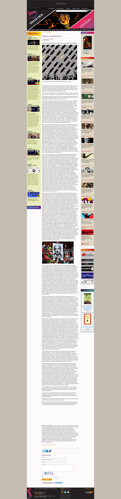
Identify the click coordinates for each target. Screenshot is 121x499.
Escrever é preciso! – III (86, 136)
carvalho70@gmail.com (48, 442)
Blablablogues (42, 29)
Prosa (81, 29)
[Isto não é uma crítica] (87, 172)
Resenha (84, 29)
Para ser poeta (84, 60)
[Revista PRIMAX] (34, 197)
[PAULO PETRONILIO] (34, 84)
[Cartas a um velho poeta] (87, 202)
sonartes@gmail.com (41, 493)
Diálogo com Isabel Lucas (33, 149)
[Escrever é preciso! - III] (87, 142)
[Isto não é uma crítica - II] (87, 157)
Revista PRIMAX (31, 191)
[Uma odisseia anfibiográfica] (87, 98)
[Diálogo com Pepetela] (34, 138)
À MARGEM (48, 32)
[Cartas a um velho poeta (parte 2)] (87, 187)
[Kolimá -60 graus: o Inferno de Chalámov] (87, 234)
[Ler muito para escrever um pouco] (87, 83)
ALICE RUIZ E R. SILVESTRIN (33, 105)
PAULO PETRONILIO (32, 78)
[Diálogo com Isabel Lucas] (34, 155)
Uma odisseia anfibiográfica (87, 92)
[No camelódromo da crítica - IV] (87, 128)
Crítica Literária (48, 29)
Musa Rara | (40, 488)
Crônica (53, 29)
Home (43, 32)
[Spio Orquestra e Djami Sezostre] (34, 44)
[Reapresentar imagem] (42, 476)
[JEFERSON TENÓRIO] (34, 60)
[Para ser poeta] (87, 67)
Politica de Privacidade (52, 488)
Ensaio (57, 29)
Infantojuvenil (67, 29)
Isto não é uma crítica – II (86, 151)
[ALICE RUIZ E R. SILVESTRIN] (34, 111)
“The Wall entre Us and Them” (87, 211)
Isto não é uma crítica (86, 165)
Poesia (77, 29)
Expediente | (45, 488)
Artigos (37, 29)
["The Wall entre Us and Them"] (87, 218)
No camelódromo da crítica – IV (88, 121)
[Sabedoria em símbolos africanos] (34, 172)
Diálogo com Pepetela (32, 132)
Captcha (56, 477)
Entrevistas (61, 29)
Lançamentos (72, 29)
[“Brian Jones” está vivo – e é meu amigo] (87, 114)
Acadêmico (33, 29)
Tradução (88, 29)
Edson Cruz (42, 492)
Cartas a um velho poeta (86, 196)
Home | (36, 488)
